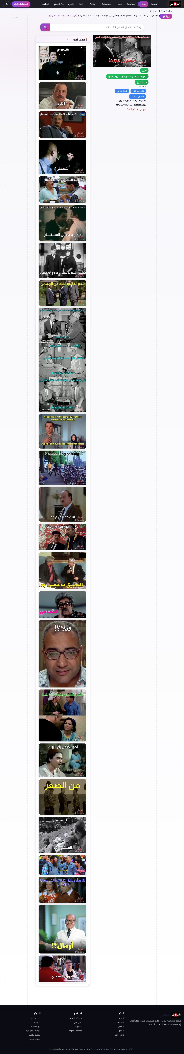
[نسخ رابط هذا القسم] (67, 39)
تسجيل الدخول (21, 4)
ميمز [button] (144, 4)
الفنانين (121, 1026)
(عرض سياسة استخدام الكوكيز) (63, 15)
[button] (141, 82)
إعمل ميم (78, 1022)
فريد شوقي (122, 91)
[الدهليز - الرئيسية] (175, 4)
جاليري (71, 4)
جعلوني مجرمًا (137, 96)
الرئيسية (154, 4)
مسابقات (131, 4)
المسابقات (78, 1026)
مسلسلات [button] (106, 4)
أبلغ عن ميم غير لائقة (137, 109)
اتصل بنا (45, 4)
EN (7, 4)
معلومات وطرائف (75, 1031)
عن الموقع (59, 4)
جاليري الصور (119, 1035)
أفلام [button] (120, 4)
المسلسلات (119, 1022)
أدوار (81, 4)
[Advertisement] (15, 62)
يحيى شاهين (138, 91)
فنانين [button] (92, 4)
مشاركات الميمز (76, 1018)
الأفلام (121, 1018)
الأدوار (121, 1031)
